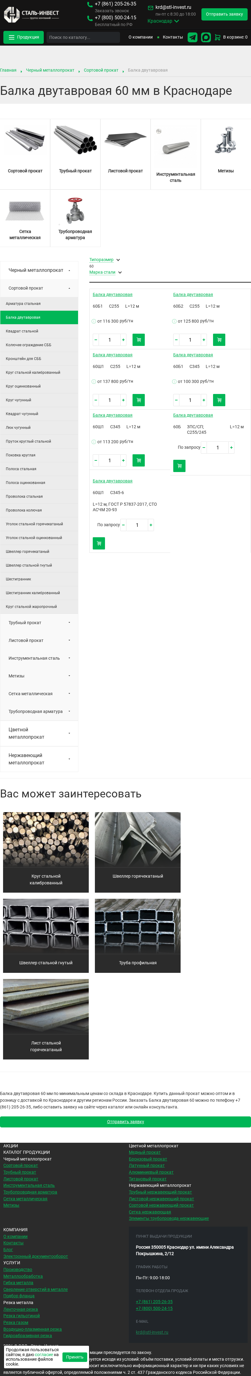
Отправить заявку (125, 1121)
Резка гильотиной (21, 1315)
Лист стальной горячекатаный (46, 1046)
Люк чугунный (18, 428)
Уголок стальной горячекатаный (34, 524)
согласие (44, 1354)
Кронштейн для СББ (23, 359)
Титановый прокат (148, 1179)
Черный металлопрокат (50, 70)
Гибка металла (18, 1282)
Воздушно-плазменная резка (32, 1329)
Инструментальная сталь (34, 658)
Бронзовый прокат (148, 1159)
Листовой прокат (26, 640)
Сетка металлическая (31, 693)
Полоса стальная (21, 469)
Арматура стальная (23, 304)
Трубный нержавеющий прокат (160, 1192)
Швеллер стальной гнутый (29, 565)
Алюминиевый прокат (151, 1172)
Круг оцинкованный (23, 386)
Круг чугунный (18, 400)
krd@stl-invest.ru (173, 7)
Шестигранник (18, 579)
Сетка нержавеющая (150, 1212)
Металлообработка (23, 1276)
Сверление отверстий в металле (35, 1289)
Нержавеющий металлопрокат (26, 759)
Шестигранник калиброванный (33, 593)
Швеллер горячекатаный (27, 551)
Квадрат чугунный (22, 414)
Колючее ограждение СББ (28, 345)
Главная (8, 70)
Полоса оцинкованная (25, 483)
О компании (141, 37)
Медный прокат (145, 1152)
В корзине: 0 (235, 37)
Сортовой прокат (101, 70)
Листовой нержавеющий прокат (161, 1199)
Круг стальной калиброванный (33, 372)
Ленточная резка (20, 1309)
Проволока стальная (24, 496)
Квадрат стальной (22, 331)
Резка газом (15, 1322)
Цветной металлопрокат (26, 733)
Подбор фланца (19, 1296)
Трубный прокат (25, 622)
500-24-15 (115, 18)
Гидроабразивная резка (27, 1335)
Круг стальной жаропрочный (31, 607)
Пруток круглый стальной (28, 441)
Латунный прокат (147, 1165)
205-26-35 (115, 4)
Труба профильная (138, 962)
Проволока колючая (24, 510)
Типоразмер (101, 259)
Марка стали (102, 272)
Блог (8, 1249)
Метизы (16, 675)
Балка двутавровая (113, 294)
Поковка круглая (21, 455)
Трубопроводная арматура (36, 711)
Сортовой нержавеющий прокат (161, 1205)
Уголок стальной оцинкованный (34, 538)
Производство (17, 1269)
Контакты (173, 37)
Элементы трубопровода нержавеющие (169, 1218)
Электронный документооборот (35, 1256)
